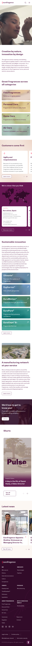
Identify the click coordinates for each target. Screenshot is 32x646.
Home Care (5, 610)
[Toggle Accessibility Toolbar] (28, 642)
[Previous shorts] (23, 493)
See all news (7, 549)
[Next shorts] (27, 493)
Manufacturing (21, 588)
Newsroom (19, 617)
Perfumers (4, 594)
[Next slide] (27, 176)
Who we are (5, 570)
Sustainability (20, 605)
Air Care (4, 612)
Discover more (8, 230)
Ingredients (5, 597)
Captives (19, 573)
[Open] (29, 3)
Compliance (5, 581)
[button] (17, 462)
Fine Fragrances (6, 604)
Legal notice (5, 634)
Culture (4, 578)
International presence (8, 576)
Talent (3, 622)
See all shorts (8, 493)
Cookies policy (15, 634)
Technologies (20, 570)
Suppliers (4, 620)
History (4, 573)
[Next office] (29, 230)
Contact (19, 620)
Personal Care (5, 607)
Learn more (6, 176)
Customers (5, 617)
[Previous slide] (24, 176)
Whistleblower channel (8, 638)
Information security (22, 638)
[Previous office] (26, 230)
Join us (5, 419)
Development (5, 588)
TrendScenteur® (6, 591)
